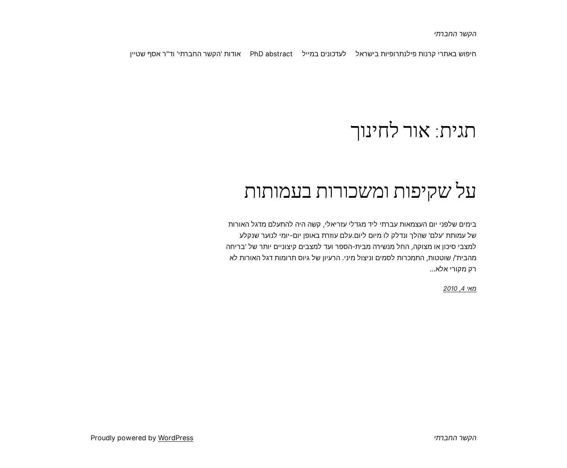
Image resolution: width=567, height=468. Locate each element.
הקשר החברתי (455, 34)
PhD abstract (271, 54)
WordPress (175, 438)
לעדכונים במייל (324, 54)
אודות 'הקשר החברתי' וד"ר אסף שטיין (185, 54)
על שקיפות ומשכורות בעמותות (360, 190)
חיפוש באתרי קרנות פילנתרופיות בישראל (416, 54)
